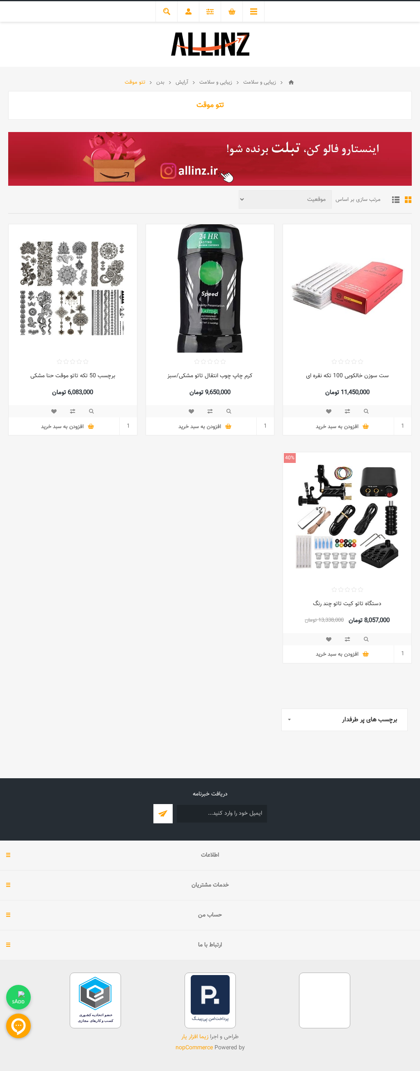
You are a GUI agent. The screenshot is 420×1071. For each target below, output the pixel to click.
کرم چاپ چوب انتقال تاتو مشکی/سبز (210, 376)
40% (289, 458)
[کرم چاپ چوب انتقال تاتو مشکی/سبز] (210, 288)
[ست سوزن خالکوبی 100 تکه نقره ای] (347, 288)
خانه (291, 82)
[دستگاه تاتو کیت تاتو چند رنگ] (347, 516)
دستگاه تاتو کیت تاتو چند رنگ (347, 603)
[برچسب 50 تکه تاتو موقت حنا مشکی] (73, 288)
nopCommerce (194, 1048)
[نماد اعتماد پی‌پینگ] (210, 1020)
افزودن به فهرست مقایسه (347, 411)
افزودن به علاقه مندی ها (328, 411)
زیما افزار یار (194, 1036)
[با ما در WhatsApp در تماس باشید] (18, 997)
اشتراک (163, 813)
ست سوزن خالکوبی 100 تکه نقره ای (347, 376)
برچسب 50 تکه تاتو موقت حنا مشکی (72, 376)
